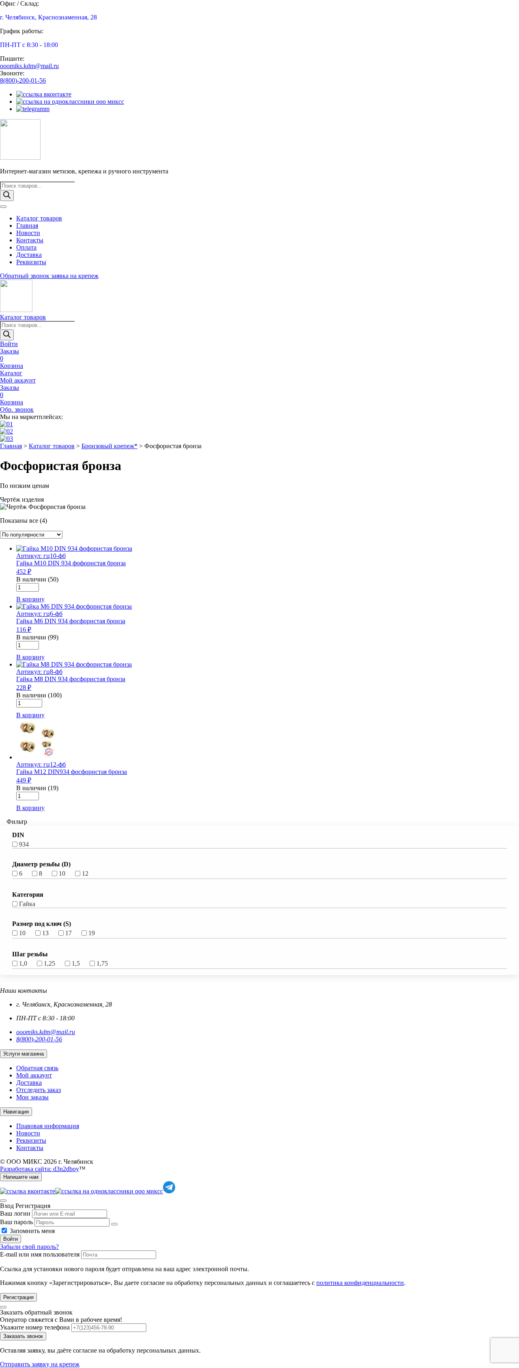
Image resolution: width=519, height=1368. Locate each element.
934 (24, 844)
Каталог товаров (39, 218)
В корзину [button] (30, 599)
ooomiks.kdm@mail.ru (29, 65)
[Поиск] (7, 195)
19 (91, 933)
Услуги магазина (23, 1054)
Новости (28, 232)
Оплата (26, 247)
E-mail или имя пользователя (39, 1254)
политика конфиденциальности (360, 1282)
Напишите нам (21, 1177)
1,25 (49, 963)
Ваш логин (15, 1213)
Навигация (16, 1112)
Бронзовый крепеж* (109, 445)
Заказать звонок (23, 1336)
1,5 (76, 963)
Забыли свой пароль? (29, 1246)
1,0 (23, 963)
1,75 (102, 963)
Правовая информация (47, 1125)
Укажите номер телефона (35, 1327)
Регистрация (18, 1297)
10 (62, 873)
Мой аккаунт (34, 1075)
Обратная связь (37, 1067)
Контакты (29, 240)
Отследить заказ (38, 1089)
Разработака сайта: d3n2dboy (39, 1168)
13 (45, 933)
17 (68, 933)
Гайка (27, 903)
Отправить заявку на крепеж (39, 1364)
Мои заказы (32, 1097)
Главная (27, 225)
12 (85, 873)
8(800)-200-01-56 (23, 80)
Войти (10, 1239)
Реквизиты (31, 262)
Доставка (29, 254)
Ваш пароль (16, 1221)
